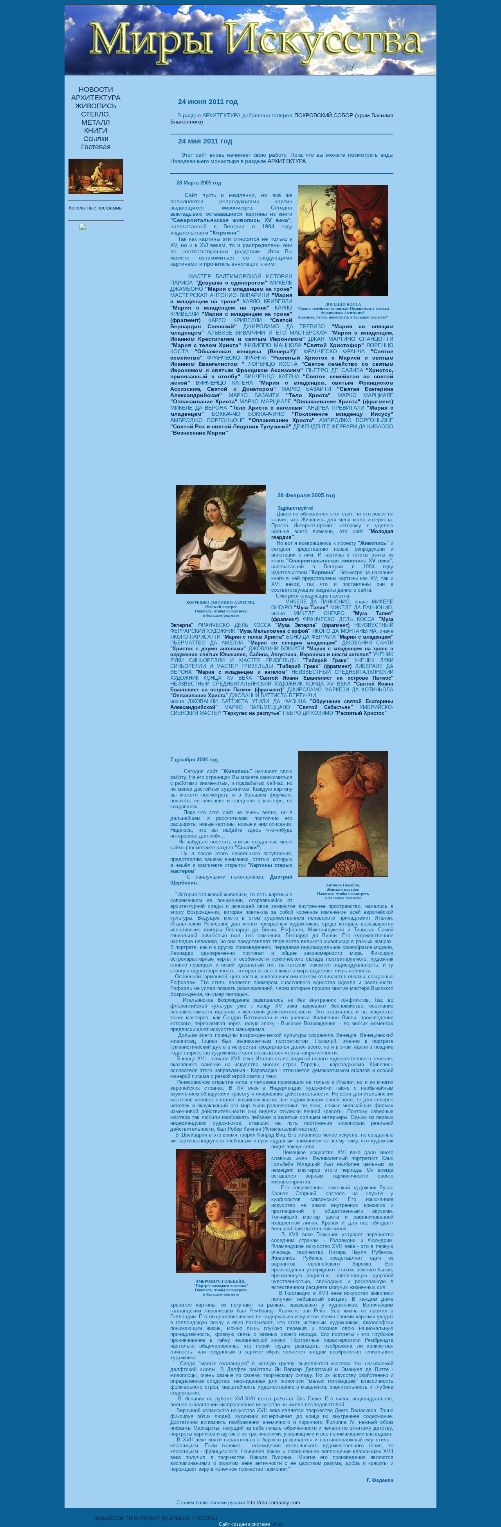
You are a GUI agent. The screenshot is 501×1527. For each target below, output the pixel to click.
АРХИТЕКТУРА (96, 98)
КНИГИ (95, 130)
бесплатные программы (96, 208)
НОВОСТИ (96, 89)
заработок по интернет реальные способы (155, 1517)
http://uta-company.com (273, 1503)
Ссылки (95, 139)
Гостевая (96, 147)
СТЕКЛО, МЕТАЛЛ (96, 118)
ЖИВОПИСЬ (96, 106)
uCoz (277, 1524)
